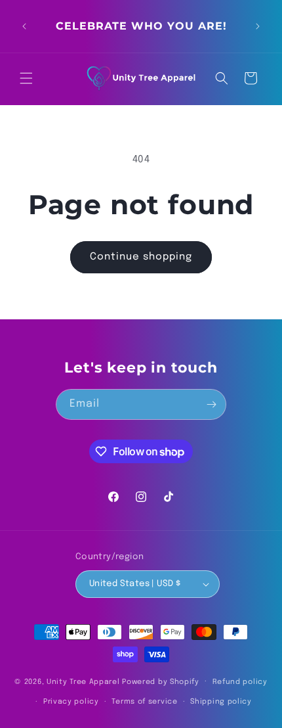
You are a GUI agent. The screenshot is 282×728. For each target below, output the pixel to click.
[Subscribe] (211, 404)
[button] (26, 78)
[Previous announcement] (24, 26)
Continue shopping (141, 257)
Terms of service (144, 702)
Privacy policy (71, 702)
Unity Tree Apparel (83, 681)
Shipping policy (221, 702)
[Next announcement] (257, 26)
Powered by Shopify (160, 681)
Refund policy (240, 682)
